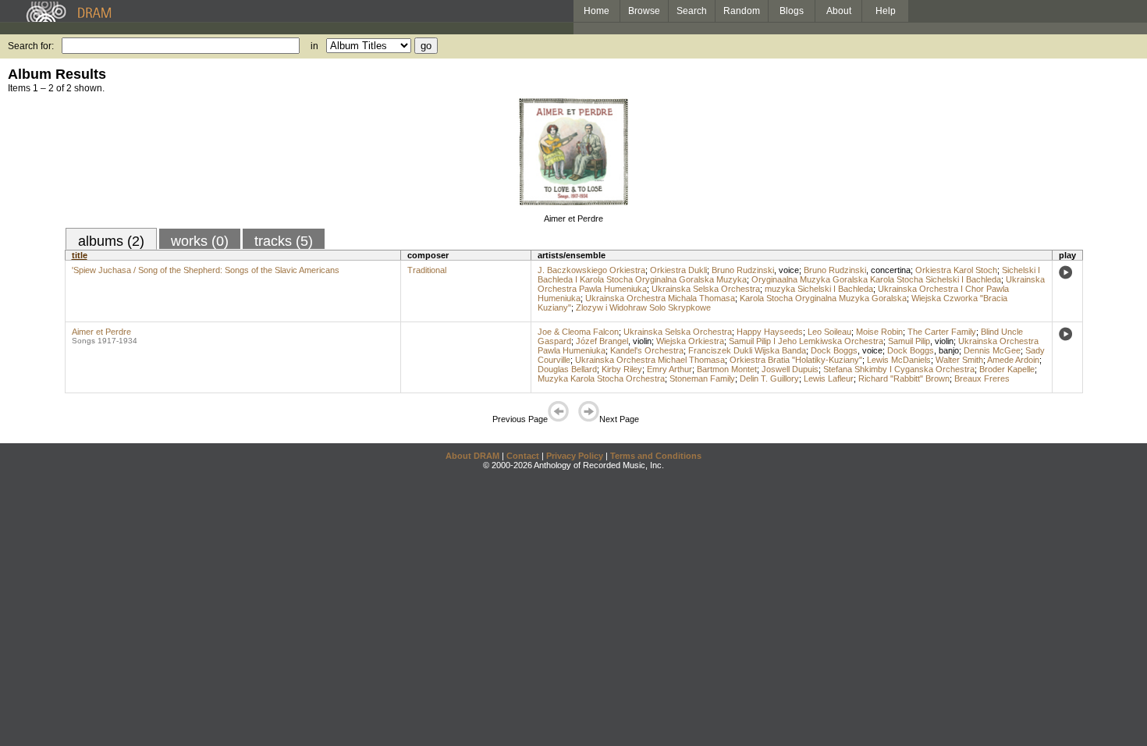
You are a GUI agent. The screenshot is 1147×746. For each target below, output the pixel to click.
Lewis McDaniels (899, 359)
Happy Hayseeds (770, 331)
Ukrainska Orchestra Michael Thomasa (650, 359)
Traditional (426, 270)
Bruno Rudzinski (743, 270)
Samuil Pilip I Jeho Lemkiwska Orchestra (806, 341)
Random (741, 10)
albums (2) (111, 241)
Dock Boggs (834, 350)
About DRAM (472, 455)
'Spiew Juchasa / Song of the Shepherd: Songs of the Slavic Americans (205, 270)
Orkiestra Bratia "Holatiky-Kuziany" (796, 359)
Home (596, 10)
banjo (949, 350)
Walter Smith (959, 359)
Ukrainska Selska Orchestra (706, 288)
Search (691, 10)
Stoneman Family (702, 378)
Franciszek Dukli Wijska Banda (747, 350)
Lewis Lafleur (829, 378)
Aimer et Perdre (573, 218)
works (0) (200, 241)
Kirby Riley (622, 369)
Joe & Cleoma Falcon (578, 331)
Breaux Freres (982, 378)
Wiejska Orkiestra (690, 341)
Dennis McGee (992, 350)
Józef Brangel (602, 341)
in (314, 46)
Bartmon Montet (727, 369)
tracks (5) (283, 241)
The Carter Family (941, 331)
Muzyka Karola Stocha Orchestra (601, 378)
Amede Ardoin (1013, 359)
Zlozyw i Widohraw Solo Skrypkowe (643, 307)
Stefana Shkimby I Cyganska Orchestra (899, 369)
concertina (891, 270)
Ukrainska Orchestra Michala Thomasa (660, 298)
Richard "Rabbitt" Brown (904, 378)
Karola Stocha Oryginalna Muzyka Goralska (823, 298)
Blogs (791, 10)
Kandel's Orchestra (647, 350)
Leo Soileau (829, 331)
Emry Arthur (669, 369)
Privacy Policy (574, 455)
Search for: (31, 46)
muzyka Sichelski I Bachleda (819, 288)
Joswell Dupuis (790, 369)
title (79, 255)
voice (789, 270)
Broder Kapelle (1007, 369)
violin (642, 341)
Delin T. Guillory (769, 378)
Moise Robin (879, 331)
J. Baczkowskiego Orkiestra (591, 270)
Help (885, 10)
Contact (522, 455)
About (838, 10)
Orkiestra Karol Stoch (956, 270)
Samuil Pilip (909, 341)
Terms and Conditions (655, 455)
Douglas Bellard (567, 369)
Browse (644, 10)
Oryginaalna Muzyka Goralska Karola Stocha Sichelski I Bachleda (876, 279)
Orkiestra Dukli (678, 270)
